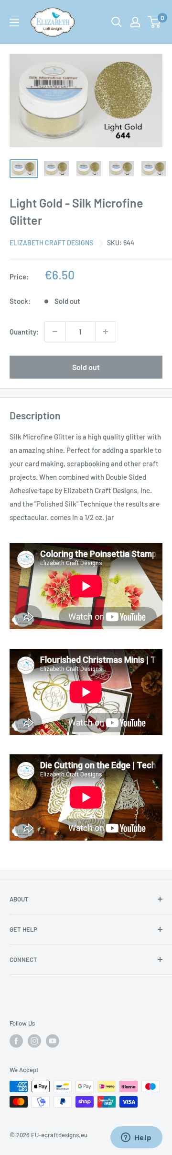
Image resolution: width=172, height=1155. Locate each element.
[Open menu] (14, 22)
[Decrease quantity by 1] (55, 332)
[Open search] (116, 22)
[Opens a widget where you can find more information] (136, 1138)
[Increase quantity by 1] (106, 332)
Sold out (86, 366)
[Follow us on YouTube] (52, 1041)
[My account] (135, 22)
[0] (155, 22)
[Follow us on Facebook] (16, 1041)
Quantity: (24, 331)
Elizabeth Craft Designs (51, 243)
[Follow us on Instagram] (34, 1041)
